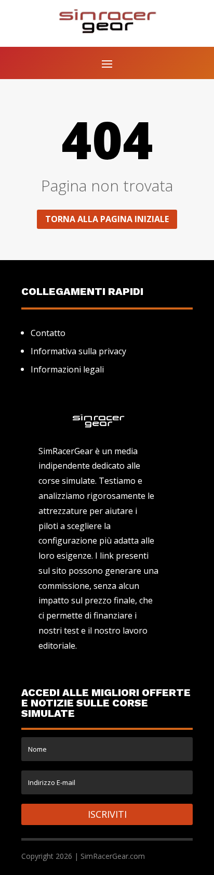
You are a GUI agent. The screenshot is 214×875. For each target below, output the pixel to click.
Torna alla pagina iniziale (107, 219)
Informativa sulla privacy (78, 351)
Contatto (48, 333)
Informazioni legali (67, 369)
